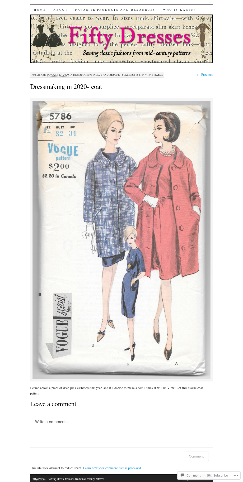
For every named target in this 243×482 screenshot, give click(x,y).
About (60, 9)
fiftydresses (39, 479)
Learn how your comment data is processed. (112, 468)
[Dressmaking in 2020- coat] (121, 378)
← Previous (205, 74)
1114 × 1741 (146, 74)
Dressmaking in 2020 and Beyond (96, 74)
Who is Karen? (179, 9)
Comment (196, 456)
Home (40, 9)
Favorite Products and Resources (115, 9)
